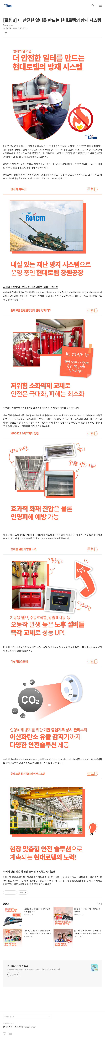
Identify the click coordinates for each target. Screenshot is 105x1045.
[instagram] (4, 1034)
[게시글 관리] (14, 892)
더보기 (99, 903)
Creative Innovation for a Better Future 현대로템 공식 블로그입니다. (33, 969)
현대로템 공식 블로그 (17, 965)
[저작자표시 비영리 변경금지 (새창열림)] (31, 892)
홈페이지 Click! (8, 1023)
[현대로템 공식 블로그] (7, 5)
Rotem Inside (8, 25)
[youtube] (10, 1034)
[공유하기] (11, 892)
